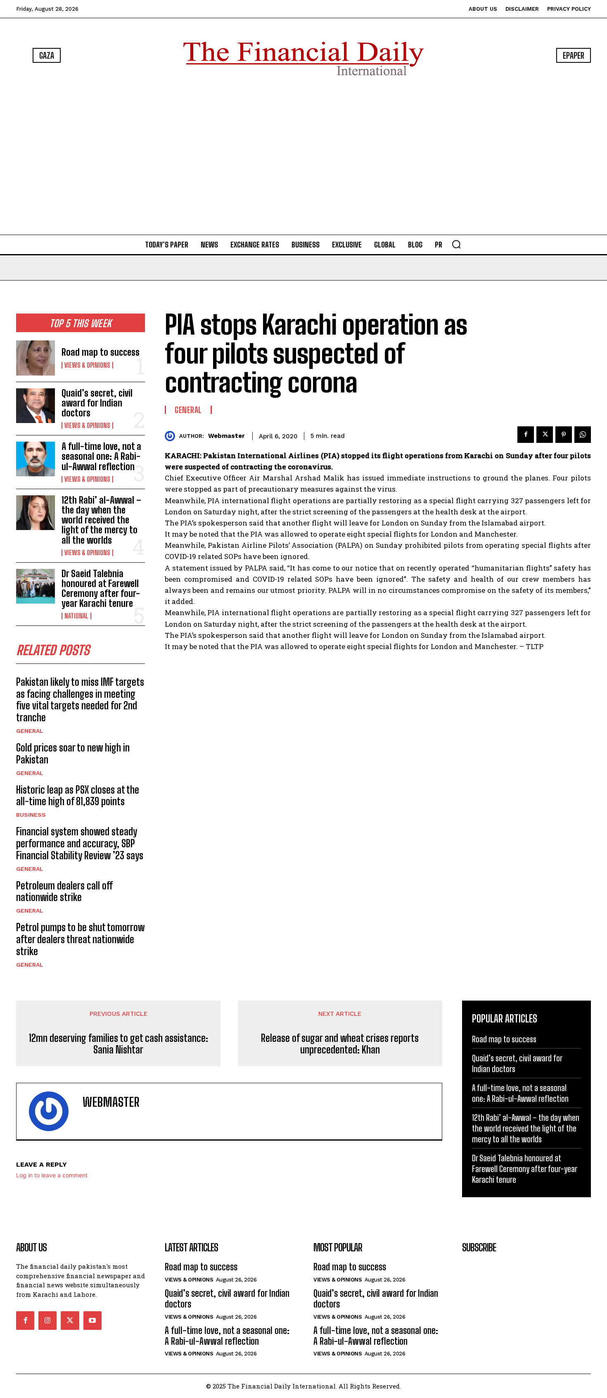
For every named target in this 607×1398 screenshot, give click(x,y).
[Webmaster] (172, 436)
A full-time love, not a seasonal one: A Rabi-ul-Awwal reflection (101, 456)
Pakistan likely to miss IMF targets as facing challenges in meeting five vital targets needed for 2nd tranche (80, 699)
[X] (544, 434)
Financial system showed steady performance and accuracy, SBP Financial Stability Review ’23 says (79, 843)
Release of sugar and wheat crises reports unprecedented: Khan (340, 1044)
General (29, 731)
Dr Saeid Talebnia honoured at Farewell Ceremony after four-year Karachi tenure (101, 588)
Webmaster (226, 436)
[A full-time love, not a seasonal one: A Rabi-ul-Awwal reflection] (35, 459)
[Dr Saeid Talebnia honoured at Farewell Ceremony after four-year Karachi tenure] (35, 586)
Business (31, 815)
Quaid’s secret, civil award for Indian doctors (97, 403)
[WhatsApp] (582, 434)
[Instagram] (47, 1320)
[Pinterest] (563, 434)
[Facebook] (525, 434)
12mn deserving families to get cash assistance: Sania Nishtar (118, 1044)
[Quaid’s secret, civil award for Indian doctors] (35, 405)
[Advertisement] (303, 157)
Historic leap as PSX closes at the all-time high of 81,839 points (77, 796)
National (76, 616)
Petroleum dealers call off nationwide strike (64, 891)
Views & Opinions (87, 365)
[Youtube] (92, 1320)
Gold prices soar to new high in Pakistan (73, 754)
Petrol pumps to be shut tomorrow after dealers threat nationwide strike (80, 939)
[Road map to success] (35, 357)
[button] (456, 244)
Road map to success (101, 352)
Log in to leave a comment (52, 1175)
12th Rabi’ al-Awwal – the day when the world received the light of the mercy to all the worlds (101, 520)
